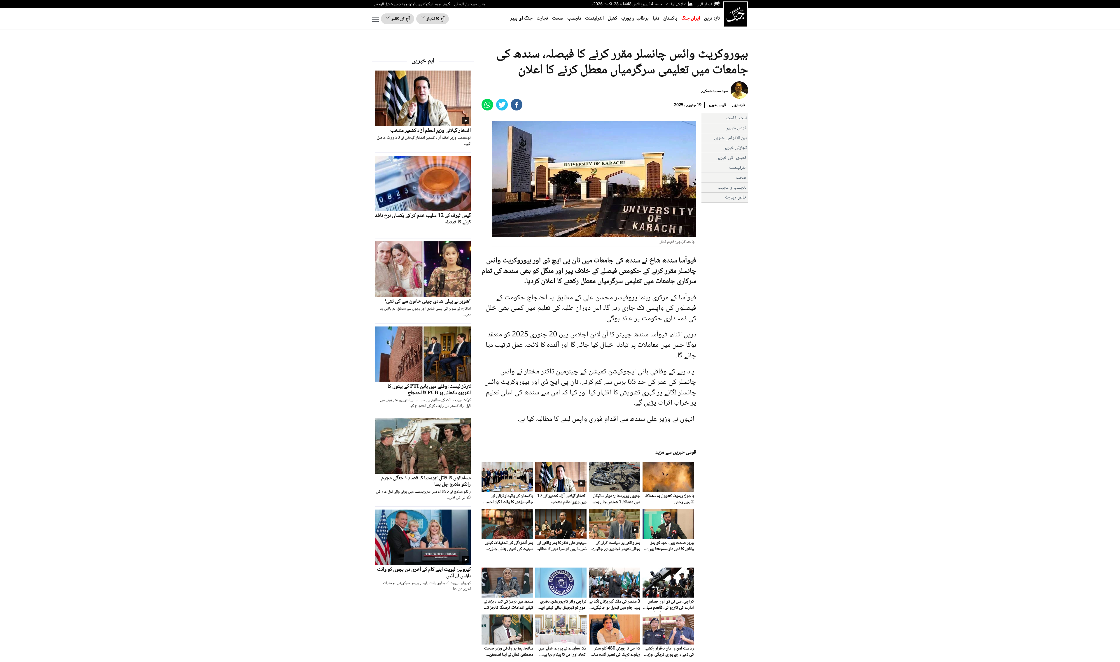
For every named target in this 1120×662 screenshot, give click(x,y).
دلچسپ (574, 18)
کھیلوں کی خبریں (731, 158)
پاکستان (670, 18)
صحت (557, 18)
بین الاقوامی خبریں (730, 138)
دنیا (656, 18)
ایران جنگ (690, 18)
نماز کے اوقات (676, 4)
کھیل (612, 18)
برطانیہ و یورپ (635, 18)
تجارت (542, 18)
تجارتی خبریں (735, 148)
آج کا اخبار (434, 19)
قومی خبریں (717, 105)
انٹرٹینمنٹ (594, 18)
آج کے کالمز (400, 19)
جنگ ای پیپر (521, 18)
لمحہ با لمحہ (736, 118)
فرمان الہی (704, 4)
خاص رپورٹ (736, 197)
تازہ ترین (712, 18)
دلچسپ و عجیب (732, 188)
